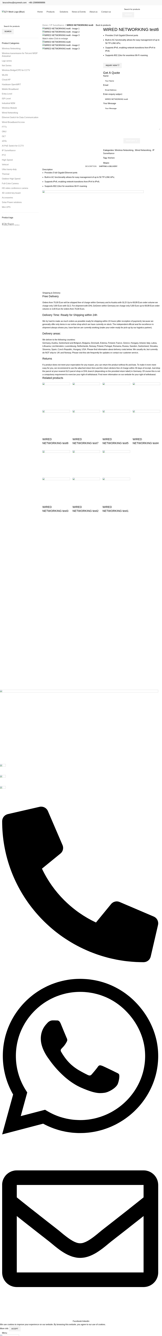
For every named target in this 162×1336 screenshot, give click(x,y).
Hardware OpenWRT (11, 84)
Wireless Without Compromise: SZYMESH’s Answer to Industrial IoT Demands (35, 782)
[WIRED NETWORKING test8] (56, 396)
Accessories (7, 198)
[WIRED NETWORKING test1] (116, 464)
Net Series (6, 65)
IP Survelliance (9, 150)
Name (106, 76)
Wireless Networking (11, 48)
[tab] (90, 166)
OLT (4, 136)
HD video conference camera (15, 188)
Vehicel (5, 164)
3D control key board (11, 193)
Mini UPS (6, 207)
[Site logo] (13, 12)
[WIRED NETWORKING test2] (86, 464)
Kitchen (8, 224)
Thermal (5, 174)
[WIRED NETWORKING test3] (56, 464)
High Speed (7, 160)
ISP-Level (6, 99)
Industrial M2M (8, 103)
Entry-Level (7, 94)
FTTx (4, 127)
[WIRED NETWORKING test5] (116, 396)
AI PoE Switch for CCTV (13, 146)
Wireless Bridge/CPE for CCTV (16, 70)
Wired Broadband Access (13, 122)
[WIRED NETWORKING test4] (146, 396)
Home (45, 25)
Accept (14, 1329)
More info (4, 1329)
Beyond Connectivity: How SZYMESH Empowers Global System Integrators (34, 793)
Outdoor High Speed (11, 179)
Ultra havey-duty (9, 169)
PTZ (4, 155)
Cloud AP (6, 80)
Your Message (109, 103)
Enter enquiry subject (112, 94)
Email (105, 85)
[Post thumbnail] (3, 767)
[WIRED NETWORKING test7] (86, 396)
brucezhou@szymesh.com (14, 3)
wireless (17, 225)
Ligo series (7, 61)
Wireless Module (9, 108)
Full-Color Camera (10, 183)
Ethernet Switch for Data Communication (20, 117)
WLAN (5, 75)
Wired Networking (10, 113)
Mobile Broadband (10, 89)
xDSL (4, 141)
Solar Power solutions (12, 202)
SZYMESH (14, 1318)
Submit (131, 132)
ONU (4, 131)
